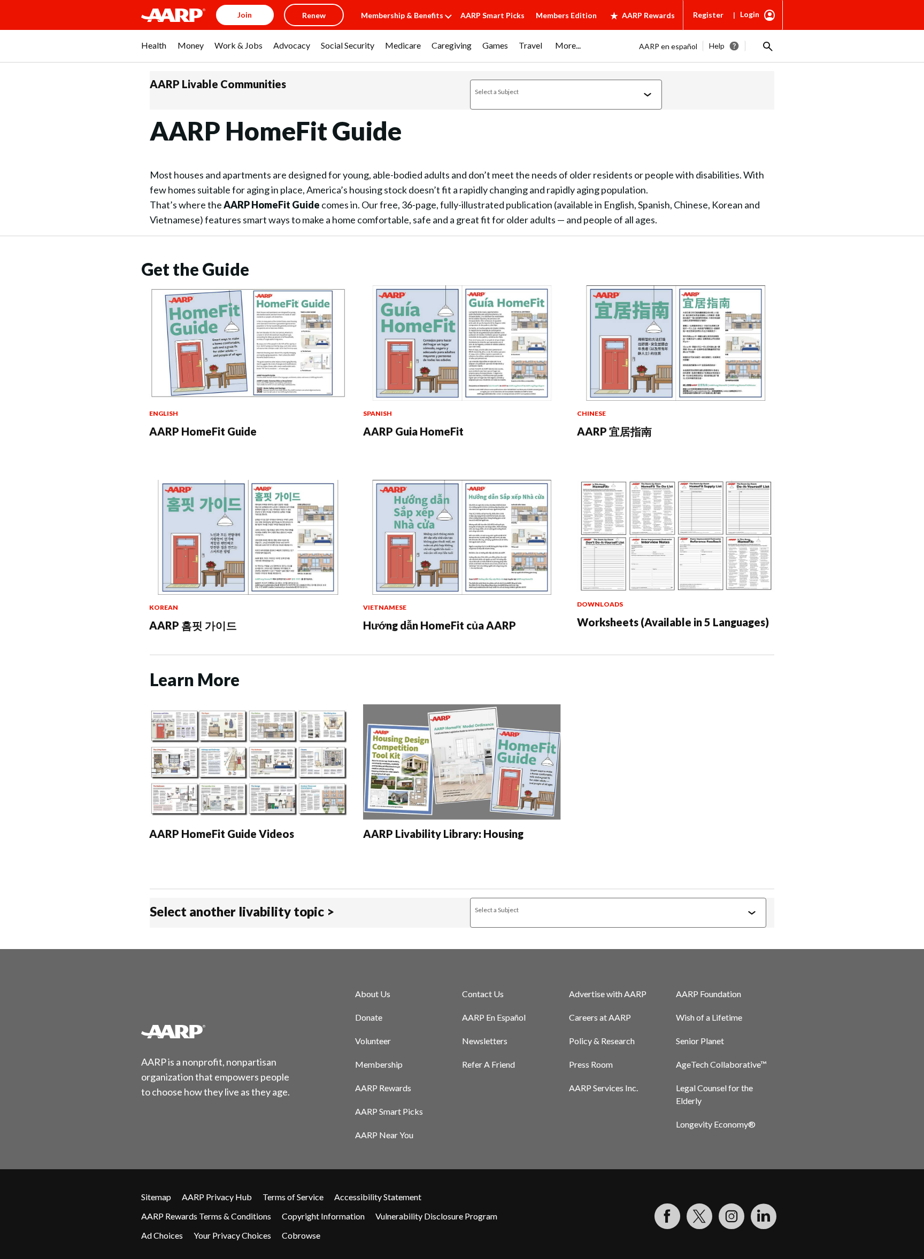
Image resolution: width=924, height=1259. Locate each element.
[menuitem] (154, 50)
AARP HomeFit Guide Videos (221, 833)
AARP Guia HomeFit (413, 431)
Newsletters (484, 1041)
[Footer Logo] (216, 1031)
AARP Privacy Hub (217, 1197)
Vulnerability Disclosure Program (436, 1216)
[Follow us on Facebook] (667, 1216)
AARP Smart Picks (492, 15)
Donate (368, 1017)
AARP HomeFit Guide (203, 431)
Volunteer (373, 1041)
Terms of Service (293, 1197)
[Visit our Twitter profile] (699, 1216)
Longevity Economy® (716, 1124)
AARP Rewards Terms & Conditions (206, 1216)
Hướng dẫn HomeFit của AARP (439, 625)
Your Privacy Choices (232, 1235)
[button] (767, 46)
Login (749, 14)
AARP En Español (494, 1017)
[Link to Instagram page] (731, 1216)
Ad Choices (162, 1235)
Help (717, 45)
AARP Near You (384, 1135)
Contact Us (483, 994)
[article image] (248, 397)
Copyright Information (323, 1216)
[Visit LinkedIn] (763, 1216)
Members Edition (566, 15)
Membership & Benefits (402, 15)
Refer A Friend (488, 1064)
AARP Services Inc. (603, 1088)
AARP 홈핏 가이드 (193, 625)
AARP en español (668, 46)
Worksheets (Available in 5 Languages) (673, 622)
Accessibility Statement (377, 1197)
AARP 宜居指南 (614, 431)
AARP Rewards (648, 15)
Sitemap (156, 1197)
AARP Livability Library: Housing (443, 833)
